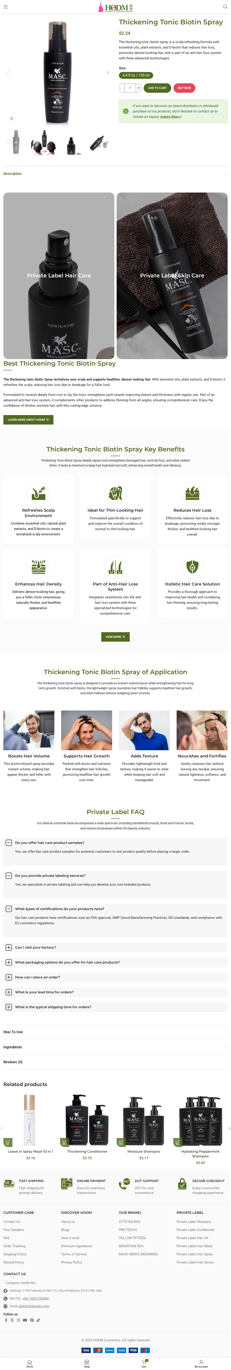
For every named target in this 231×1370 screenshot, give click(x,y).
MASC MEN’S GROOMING (138, 1254)
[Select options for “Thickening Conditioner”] (64, 1142)
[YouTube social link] (25, 1320)
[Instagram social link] (18, 1320)
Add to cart (157, 88)
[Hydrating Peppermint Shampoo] (200, 1120)
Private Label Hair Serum (195, 1262)
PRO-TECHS (128, 1230)
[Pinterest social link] (32, 1320)
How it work (70, 1238)
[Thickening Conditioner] (87, 1120)
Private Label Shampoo (194, 1222)
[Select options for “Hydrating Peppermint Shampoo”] (177, 1142)
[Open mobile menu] (5, 6)
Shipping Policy (14, 1254)
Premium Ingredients (76, 1246)
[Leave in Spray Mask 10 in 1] (30, 1120)
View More (113, 637)
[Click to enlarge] (12, 118)
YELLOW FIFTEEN (132, 1238)
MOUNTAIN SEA (131, 1246)
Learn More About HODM (26, 419)
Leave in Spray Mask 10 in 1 (30, 1151)
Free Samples (13, 1230)
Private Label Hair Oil (192, 1238)
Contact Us (11, 1222)
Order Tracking (14, 1246)
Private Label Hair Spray (195, 1254)
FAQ (6, 1238)
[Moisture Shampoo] (144, 1120)
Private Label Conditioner (196, 1230)
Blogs (65, 1230)
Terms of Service (74, 1254)
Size (122, 68)
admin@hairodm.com (34, 1306)
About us (68, 1222)
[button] (7, 72)
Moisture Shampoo (143, 1151)
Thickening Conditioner (87, 1151)
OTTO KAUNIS (129, 1222)
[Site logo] (115, 7)
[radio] (136, 75)
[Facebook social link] (6, 1320)
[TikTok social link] (38, 1320)
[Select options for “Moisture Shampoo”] (121, 1142)
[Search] (225, 6)
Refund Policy (13, 1262)
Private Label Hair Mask (195, 1246)
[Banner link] (58, 276)
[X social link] (12, 1320)
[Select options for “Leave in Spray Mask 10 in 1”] (7, 1142)
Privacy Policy (71, 1262)
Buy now (184, 88)
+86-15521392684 (36, 1298)
